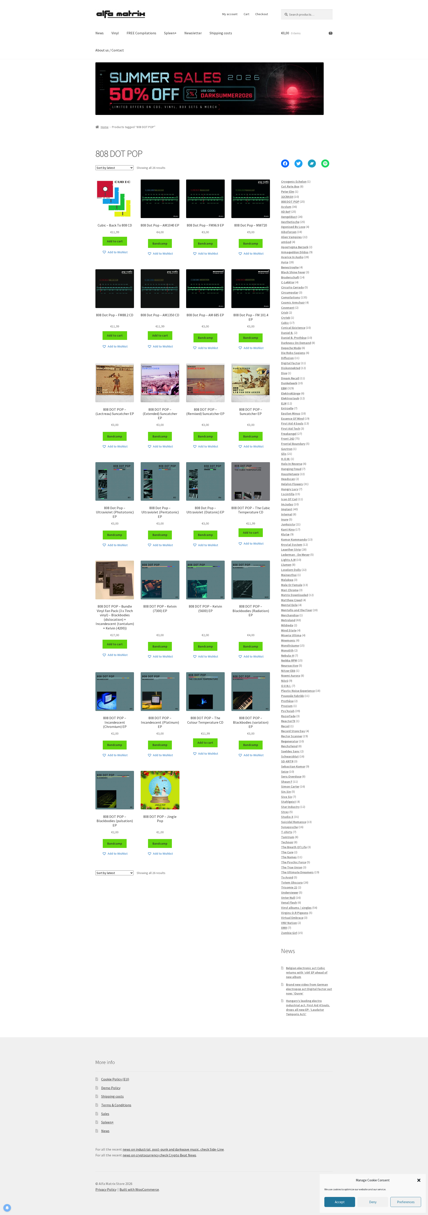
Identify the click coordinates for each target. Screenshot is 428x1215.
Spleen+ (170, 33)
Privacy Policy (105, 1189)
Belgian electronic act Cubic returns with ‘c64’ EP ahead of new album (306, 972)
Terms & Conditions (116, 1105)
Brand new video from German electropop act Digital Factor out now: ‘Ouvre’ (309, 988)
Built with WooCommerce (139, 1189)
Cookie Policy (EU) (115, 1079)
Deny (373, 1202)
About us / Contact (109, 50)
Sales (105, 1113)
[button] (419, 1180)
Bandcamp (159, 243)
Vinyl (115, 33)
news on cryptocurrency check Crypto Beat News (159, 1155)
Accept (340, 1202)
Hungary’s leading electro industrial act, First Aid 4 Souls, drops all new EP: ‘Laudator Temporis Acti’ (308, 1007)
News (99, 33)
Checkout (261, 14)
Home (105, 127)
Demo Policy (110, 1088)
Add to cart (115, 241)
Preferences (406, 1202)
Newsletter (193, 33)
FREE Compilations (141, 33)
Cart (246, 14)
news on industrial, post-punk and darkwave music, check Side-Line (173, 1149)
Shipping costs (221, 33)
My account (229, 14)
